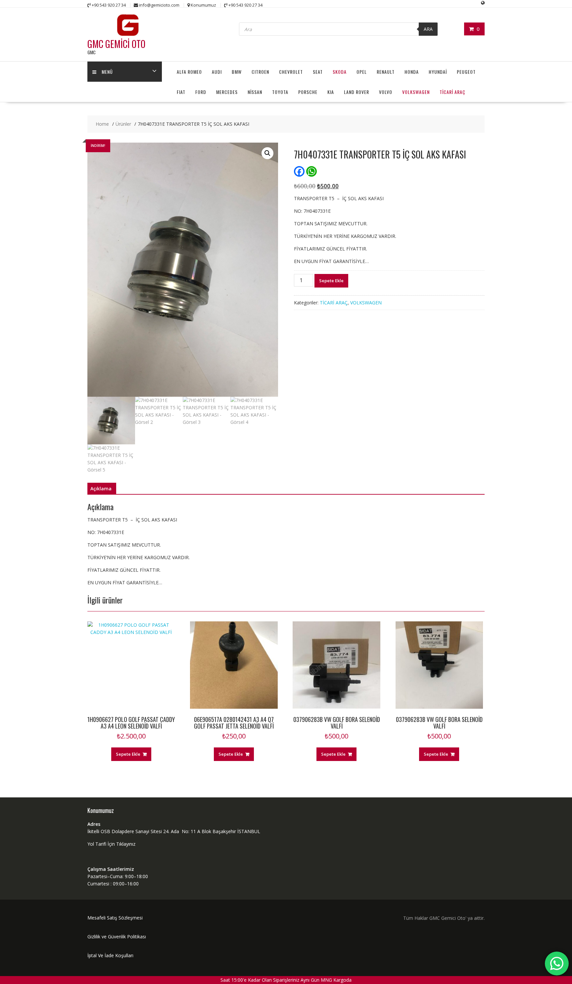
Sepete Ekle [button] (128, 754)
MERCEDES (227, 91)
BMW (237, 71)
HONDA (412, 71)
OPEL (362, 71)
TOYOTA (280, 91)
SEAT (318, 71)
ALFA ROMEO (189, 71)
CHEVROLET (291, 71)
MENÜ (107, 71)
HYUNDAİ (438, 71)
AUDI (217, 71)
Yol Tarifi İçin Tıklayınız (111, 844)
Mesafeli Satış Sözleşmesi (115, 918)
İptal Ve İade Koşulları (110, 955)
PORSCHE (307, 91)
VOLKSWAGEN (416, 91)
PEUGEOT (466, 71)
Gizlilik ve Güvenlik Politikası (116, 936)
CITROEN (260, 71)
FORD (200, 91)
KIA (330, 91)
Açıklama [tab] (101, 488)
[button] (267, 153)
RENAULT (386, 71)
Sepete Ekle (331, 281)
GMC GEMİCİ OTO (116, 44)
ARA (428, 29)
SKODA (340, 71)
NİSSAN (255, 91)
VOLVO (385, 91)
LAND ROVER (356, 91)
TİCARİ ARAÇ (452, 91)
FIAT (181, 91)
